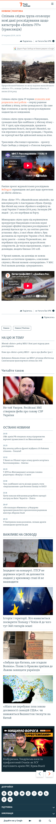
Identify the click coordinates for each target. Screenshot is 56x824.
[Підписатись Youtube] (22, 793)
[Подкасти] (40, 821)
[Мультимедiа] (30, 821)
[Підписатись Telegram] (40, 793)
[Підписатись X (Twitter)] (16, 793)
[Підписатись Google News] (10, 793)
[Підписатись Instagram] (28, 793)
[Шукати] (50, 821)
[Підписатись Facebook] (4, 793)
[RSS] (46, 793)
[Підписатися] (10, 799)
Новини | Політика (12, 11)
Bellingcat (6, 190)
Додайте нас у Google (13, 821)
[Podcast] (4, 799)
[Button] (26, 41)
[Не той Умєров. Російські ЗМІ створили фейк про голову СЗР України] (28, 390)
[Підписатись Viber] (34, 793)
